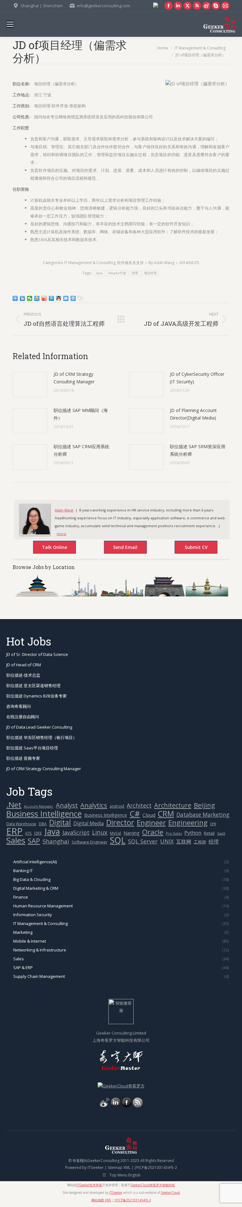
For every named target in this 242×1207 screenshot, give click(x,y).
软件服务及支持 (130, 262)
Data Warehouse (21, 823)
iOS (28, 833)
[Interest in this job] (118, 548)
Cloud (148, 815)
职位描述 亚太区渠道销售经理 (33, 685)
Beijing (204, 805)
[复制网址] (80, 298)
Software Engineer (89, 842)
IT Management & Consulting (89, 262)
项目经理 (150, 273)
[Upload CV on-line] (189, 548)
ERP (14, 831)
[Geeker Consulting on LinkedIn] (116, 1106)
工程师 (200, 842)
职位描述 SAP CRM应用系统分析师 (81, 450)
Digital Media (88, 823)
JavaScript (75, 832)
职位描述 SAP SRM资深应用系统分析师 (197, 450)
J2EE (38, 833)
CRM (166, 813)
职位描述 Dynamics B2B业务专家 (36, 696)
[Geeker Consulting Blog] (105, 1106)
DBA (43, 823)
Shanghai (56, 841)
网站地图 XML (101, 1200)
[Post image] (30, 384)
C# (135, 813)
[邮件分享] (66, 298)
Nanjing (132, 833)
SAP (34, 840)
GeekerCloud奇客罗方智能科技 (152, 1185)
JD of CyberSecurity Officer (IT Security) (197, 378)
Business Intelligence (44, 813)
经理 (135, 273)
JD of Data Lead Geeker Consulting (39, 727)
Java (99, 273)
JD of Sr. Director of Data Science (37, 654)
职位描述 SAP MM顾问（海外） (81, 414)
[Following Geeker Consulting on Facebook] (127, 1106)
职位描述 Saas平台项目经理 (32, 748)
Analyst (67, 805)
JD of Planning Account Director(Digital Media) (193, 414)
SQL (117, 840)
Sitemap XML (119, 1167)
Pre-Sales (174, 833)
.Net (13, 804)
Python (192, 832)
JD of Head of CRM (23, 665)
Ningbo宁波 (117, 273)
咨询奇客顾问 (18, 706)
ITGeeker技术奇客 (89, 1185)
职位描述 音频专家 (23, 758)
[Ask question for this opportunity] (47, 548)
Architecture (172, 805)
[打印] (73, 298)
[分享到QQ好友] (58, 298)
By (161, 262)
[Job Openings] (138, 1106)
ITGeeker (96, 1167)
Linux (99, 832)
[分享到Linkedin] (22, 298)
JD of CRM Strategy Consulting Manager (74, 378)
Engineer (151, 822)
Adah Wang (64, 510)
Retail (209, 833)
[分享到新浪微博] (44, 298)
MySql (115, 833)
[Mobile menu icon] (10, 24)
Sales (15, 840)
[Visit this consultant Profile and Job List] (34, 533)
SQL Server (143, 841)
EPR (213, 824)
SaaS (221, 833)
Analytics (93, 805)
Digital (60, 822)
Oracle (152, 832)
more (61, 533)
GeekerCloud (170, 1192)
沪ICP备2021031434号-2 (156, 1167)
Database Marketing (202, 814)
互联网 (183, 841)
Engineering (188, 822)
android (117, 806)
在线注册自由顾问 (22, 716)
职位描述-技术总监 (23, 675)
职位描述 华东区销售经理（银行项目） (41, 737)
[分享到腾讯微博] (51, 298)
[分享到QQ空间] (37, 298)
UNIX (167, 841)
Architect (139, 805)
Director (120, 822)
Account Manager (38, 806)
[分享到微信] (29, 298)
